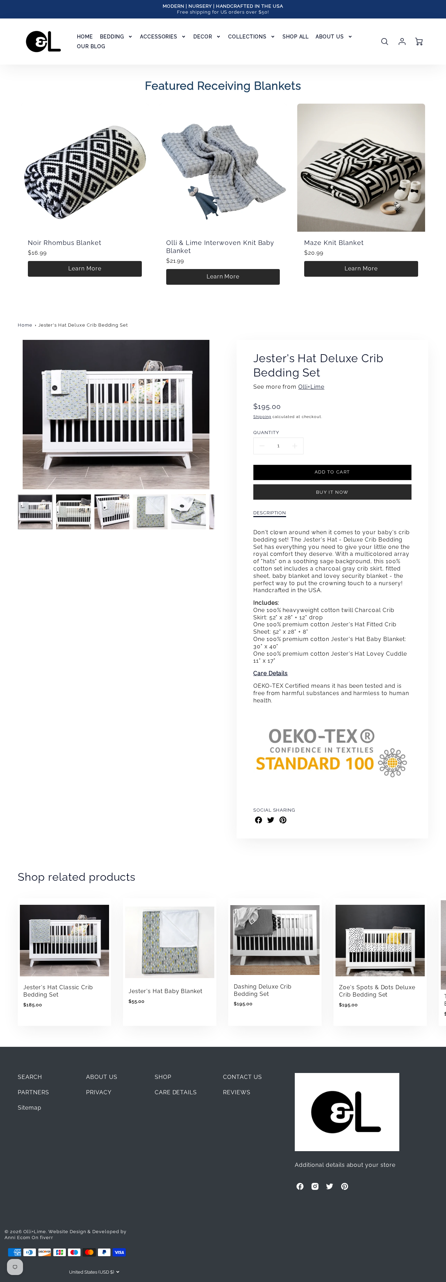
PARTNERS (33, 1092)
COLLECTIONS (247, 36)
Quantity (266, 432)
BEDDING (112, 36)
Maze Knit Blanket (333, 242)
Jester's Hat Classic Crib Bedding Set (58, 991)
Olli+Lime (311, 386)
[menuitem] (85, 37)
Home (25, 325)
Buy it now (332, 492)
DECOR (202, 36)
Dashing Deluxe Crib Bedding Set (263, 990)
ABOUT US (330, 36)
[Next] (219, 414)
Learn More (84, 268)
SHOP (163, 1077)
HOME (85, 36)
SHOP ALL (296, 36)
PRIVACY (99, 1092)
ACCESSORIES (159, 36)
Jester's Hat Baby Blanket (165, 991)
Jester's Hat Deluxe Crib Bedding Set (83, 325)
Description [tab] (269, 512)
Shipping (262, 416)
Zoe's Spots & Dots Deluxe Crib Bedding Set (377, 991)
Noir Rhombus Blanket (64, 242)
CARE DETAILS (176, 1092)
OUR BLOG (91, 46)
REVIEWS (237, 1092)
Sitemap (29, 1107)
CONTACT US (242, 1077)
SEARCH (30, 1077)
